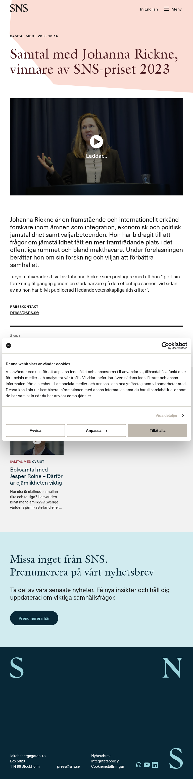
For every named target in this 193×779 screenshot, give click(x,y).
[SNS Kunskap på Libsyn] (139, 765)
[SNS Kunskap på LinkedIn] (155, 765)
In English (149, 9)
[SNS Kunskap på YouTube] (147, 765)
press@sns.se (24, 312)
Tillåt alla (157, 430)
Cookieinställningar (107, 766)
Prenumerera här (34, 618)
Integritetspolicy (105, 761)
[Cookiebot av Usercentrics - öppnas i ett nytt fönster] (165, 345)
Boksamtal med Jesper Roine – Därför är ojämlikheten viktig (36, 476)
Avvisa (35, 430)
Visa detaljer (166, 415)
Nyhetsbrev (100, 755)
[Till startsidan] (19, 8)
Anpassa (93, 430)
